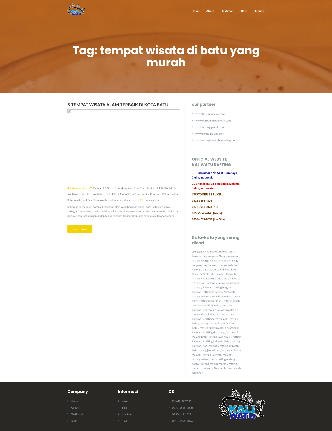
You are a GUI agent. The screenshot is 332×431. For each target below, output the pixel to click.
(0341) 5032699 (181, 401)
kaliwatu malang (214, 273)
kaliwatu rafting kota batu (207, 291)
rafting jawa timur (219, 336)
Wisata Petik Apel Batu (86, 199)
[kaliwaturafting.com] (76, 9)
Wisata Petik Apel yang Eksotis (116, 199)
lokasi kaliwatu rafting (225, 296)
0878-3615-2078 (182, 407)
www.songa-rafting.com (209, 133)
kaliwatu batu (228, 264)
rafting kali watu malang (217, 354)
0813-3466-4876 (182, 420)
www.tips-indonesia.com (210, 113)
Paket (125, 401)
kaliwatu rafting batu (214, 278)
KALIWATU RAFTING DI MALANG (112, 194)
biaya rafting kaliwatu (205, 255)
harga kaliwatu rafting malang (220, 260)
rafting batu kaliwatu (212, 323)
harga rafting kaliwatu (205, 264)
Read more (80, 229)
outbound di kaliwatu (206, 305)
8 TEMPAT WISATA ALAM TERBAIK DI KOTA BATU (117, 104)
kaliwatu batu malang (204, 269)
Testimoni (227, 10)
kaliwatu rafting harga (216, 287)
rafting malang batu (203, 359)
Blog (244, 10)
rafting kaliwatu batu (217, 341)
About (210, 10)
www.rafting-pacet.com (209, 127)
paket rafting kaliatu (204, 314)
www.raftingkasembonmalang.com (216, 140)
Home (195, 10)
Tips (124, 407)
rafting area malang (216, 318)
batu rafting (226, 251)
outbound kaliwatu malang (220, 309)
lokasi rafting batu (203, 300)
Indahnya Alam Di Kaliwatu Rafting (136, 188)
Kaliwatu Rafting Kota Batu (146, 194)
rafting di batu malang (213, 327)
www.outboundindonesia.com (213, 120)
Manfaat (127, 414)
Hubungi (259, 10)
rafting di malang (215, 332)
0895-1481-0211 (182, 414)
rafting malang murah (213, 363)
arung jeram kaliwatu (204, 251)
